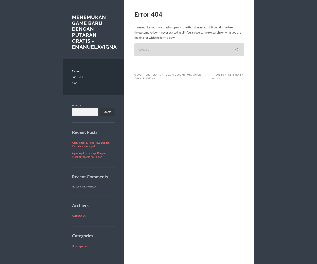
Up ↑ (217, 78)
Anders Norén (234, 74)
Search (76, 105)
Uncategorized (80, 246)
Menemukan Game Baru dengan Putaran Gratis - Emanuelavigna (94, 32)
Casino (76, 71)
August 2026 (79, 215)
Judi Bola (77, 77)
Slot (74, 83)
